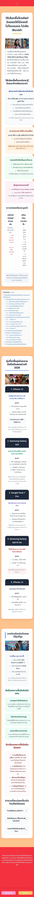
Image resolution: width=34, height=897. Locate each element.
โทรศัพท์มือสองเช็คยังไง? (17, 811)
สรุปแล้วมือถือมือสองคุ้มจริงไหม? (17, 830)
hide (12, 292)
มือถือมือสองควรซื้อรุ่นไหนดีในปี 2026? (17, 820)
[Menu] (2, 3)
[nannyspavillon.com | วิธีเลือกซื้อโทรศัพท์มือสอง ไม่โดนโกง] (17, 3)
